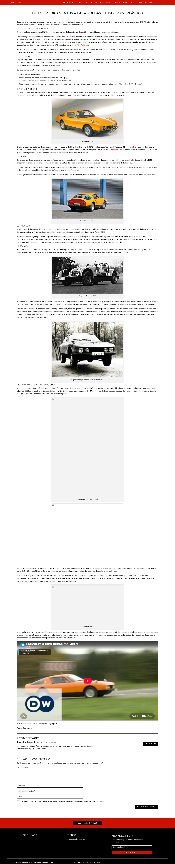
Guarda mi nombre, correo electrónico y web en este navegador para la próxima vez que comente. (62, 801)
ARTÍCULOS (68, 2)
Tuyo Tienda (96, 862)
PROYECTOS (84, 2)
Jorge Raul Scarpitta (27, 742)
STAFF (139, 2)
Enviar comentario (147, 807)
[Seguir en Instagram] (30, 840)
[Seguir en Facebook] (25, 840)
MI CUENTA (150, 2)
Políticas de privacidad (23, 862)
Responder (151, 743)
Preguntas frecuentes (76, 839)
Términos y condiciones (43, 862)
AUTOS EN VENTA (102, 2)
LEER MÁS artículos (87, 823)
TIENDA (117, 2)
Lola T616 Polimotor (81, 45)
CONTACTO (128, 2)
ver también (132, 147)
